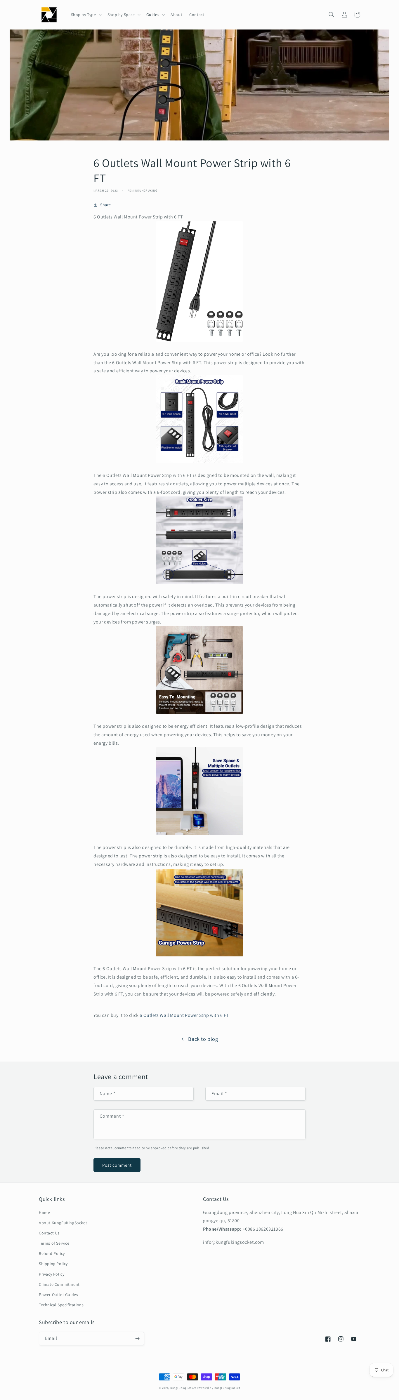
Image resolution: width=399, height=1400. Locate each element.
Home (44, 1212)
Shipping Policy (53, 1263)
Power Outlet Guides (58, 1294)
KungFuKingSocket (183, 1388)
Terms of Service (54, 1243)
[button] (85, 14)
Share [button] (105, 204)
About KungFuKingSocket (63, 1222)
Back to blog (203, 1039)
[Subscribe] (137, 1338)
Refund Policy (52, 1253)
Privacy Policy (51, 1274)
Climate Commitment (59, 1284)
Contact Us (49, 1233)
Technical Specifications (61, 1304)
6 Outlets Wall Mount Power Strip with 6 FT (184, 1015)
